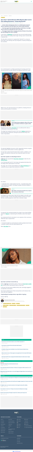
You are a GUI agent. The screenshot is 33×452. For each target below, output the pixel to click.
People (3, 350)
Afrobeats (10, 34)
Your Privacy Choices (17, 451)
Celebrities (10, 15)
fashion (23, 131)
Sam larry (27, 305)
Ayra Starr (14, 127)
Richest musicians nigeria (21, 305)
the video (6, 226)
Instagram (18, 303)
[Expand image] (31, 73)
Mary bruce (5, 306)
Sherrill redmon (5, 305)
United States (4, 160)
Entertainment (6, 15)
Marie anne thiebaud (12, 305)
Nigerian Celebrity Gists (7, 303)
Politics (3, 354)
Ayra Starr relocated (18, 158)
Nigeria (7, 213)
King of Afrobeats (25, 165)
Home (2, 15)
